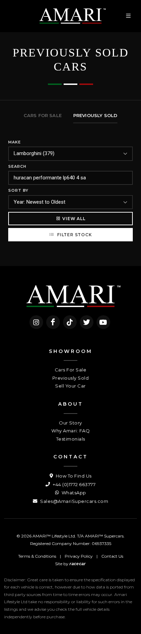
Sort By (18, 190)
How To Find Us (73, 476)
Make (14, 142)
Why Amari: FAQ (70, 430)
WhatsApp (73, 492)
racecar (77, 563)
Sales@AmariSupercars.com (73, 501)
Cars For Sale (71, 369)
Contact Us (112, 556)
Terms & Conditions (37, 556)
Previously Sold (70, 378)
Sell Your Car (70, 386)
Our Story (70, 423)
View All (73, 218)
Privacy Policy (79, 556)
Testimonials (70, 439)
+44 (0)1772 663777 (73, 484)
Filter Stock (74, 234)
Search (17, 166)
